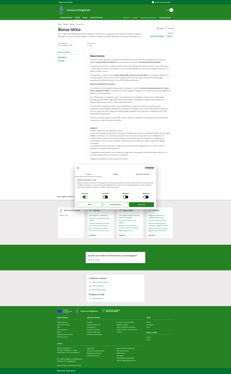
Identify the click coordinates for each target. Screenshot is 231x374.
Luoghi (148, 337)
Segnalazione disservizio (94, 353)
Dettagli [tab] (115, 174)
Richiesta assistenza (93, 356)
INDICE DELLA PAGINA (63, 52)
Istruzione (127, 18)
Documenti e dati (62, 337)
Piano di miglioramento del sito (126, 360)
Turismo (119, 332)
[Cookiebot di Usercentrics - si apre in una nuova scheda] (146, 168)
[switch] (105, 197)
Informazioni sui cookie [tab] (142, 174)
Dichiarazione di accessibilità (125, 358)
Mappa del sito (70, 371)
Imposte (135, 18)
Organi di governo (62, 322)
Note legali (120, 356)
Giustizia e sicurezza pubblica (125, 322)
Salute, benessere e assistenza (126, 327)
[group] (71, 223)
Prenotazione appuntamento (95, 351)
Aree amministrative (63, 325)
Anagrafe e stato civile (94, 325)
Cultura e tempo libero (94, 332)
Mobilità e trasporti (122, 325)
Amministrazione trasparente (126, 348)
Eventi (148, 340)
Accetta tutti (141, 205)
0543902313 (72, 361)
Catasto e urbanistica (93, 329)
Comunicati (149, 325)
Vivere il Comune (96, 17)
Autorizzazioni (91, 327)
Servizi (85, 17)
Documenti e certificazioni (148, 18)
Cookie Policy (114, 187)
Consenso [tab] (88, 174)
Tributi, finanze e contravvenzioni (127, 329)
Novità (77, 17)
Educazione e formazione (94, 334)
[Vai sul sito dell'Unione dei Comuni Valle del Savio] (111, 311)
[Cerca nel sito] (171, 10)
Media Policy (61, 371)
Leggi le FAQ (90, 348)
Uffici (58, 327)
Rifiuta (89, 205)
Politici (59, 332)
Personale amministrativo (65, 334)
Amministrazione (66, 17)
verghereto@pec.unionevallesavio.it (71, 359)
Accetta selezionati (115, 205)
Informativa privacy (122, 351)
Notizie (148, 322)
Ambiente (90, 322)
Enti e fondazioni (62, 329)
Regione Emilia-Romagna (66, 2)
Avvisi (148, 327)
